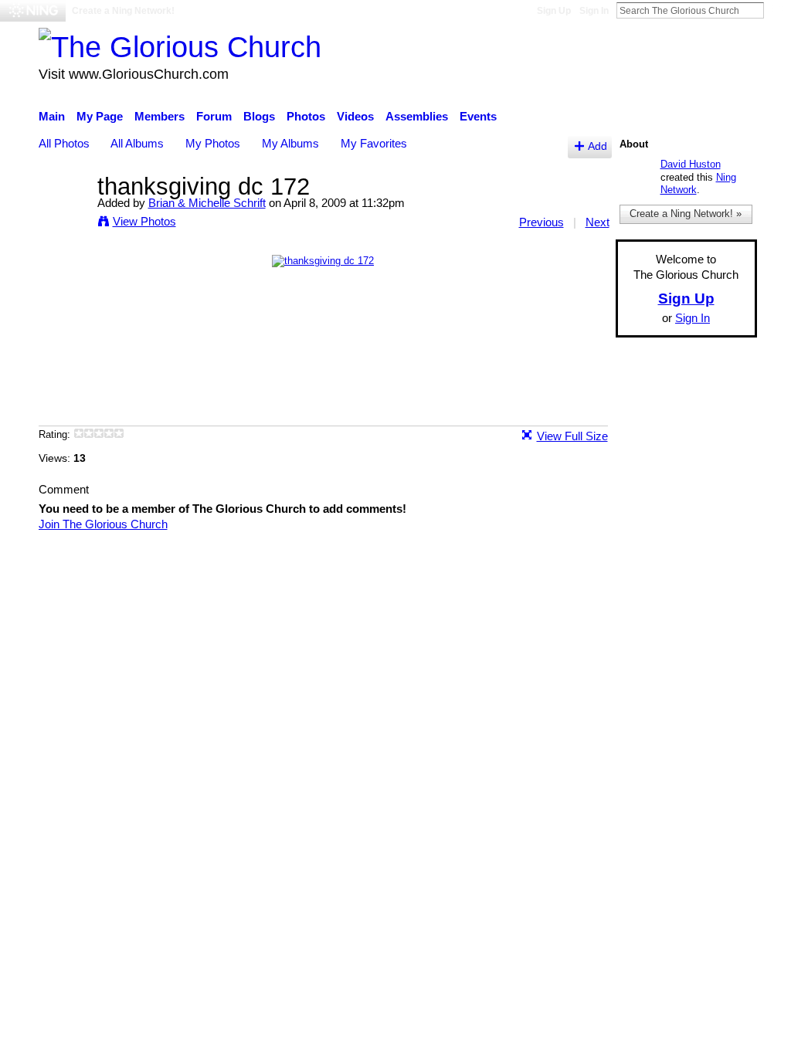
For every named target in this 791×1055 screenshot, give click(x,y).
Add (597, 146)
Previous (541, 222)
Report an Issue (615, 567)
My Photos (212, 143)
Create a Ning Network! (123, 10)
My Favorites (374, 143)
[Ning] (33, 11)
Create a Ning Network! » (686, 213)
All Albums (137, 143)
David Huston (690, 164)
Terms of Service (714, 567)
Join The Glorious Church (103, 524)
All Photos (64, 143)
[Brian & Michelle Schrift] (63, 215)
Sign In (594, 10)
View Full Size (572, 436)
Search (776, 10)
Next (597, 222)
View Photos (144, 221)
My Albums (290, 143)
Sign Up (554, 10)
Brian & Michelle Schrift (207, 202)
